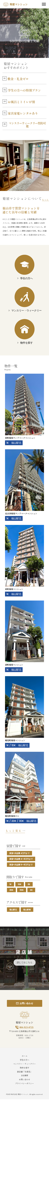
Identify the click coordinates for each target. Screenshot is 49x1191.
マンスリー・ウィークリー (24, 1063)
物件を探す (24, 1067)
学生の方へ (24, 1059)
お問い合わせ (24, 1079)
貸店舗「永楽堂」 (24, 1071)
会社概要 (24, 1075)
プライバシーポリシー (24, 1083)
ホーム (24, 1056)
